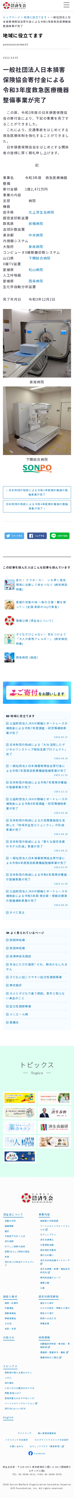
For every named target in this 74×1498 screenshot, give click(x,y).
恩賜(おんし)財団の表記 (17, 1251)
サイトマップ (25, 1433)
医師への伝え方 (48, 1318)
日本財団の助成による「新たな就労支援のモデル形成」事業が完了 (37, 846)
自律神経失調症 (20, 956)
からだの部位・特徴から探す (55, 1307)
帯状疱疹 (15, 985)
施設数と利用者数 (49, 1220)
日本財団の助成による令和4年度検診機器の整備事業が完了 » (37, 506)
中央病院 (36, 234)
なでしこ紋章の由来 (15, 1246)
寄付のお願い (47, 1255)
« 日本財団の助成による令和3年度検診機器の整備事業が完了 (37, 492)
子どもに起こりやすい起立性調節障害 (35, 977)
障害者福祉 (10, 1318)
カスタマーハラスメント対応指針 (52, 1439)
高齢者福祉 (10, 1313)
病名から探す (47, 1313)
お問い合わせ (16, 1446)
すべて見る (17, 912)
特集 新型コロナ (13, 1392)
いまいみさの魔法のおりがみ (20, 1388)
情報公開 (44, 1282)
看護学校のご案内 (49, 1357)
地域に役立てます (23, 35)
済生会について (13, 1214)
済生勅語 (9, 1241)
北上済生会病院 (41, 212)
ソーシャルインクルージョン (20, 1403)
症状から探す (47, 1302)
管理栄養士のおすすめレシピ (20, 1398)
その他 (8, 1323)
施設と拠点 (10, 1296)
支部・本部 (10, 1328)
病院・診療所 (12, 1302)
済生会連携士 (47, 1239)
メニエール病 (18, 1014)
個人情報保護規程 (47, 1433)
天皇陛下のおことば (15, 1236)
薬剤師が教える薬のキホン (18, 1372)
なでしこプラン (48, 1234)
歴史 (7, 1231)
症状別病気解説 (49, 1296)
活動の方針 (10, 1220)
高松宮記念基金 (48, 1249)
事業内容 (44, 1214)
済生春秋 (9, 1382)
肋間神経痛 (17, 940)
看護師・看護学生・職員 (53, 1352)
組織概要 (9, 1225)
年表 (7, 1256)
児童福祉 (9, 1307)
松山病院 (36, 269)
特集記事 (44, 1323)
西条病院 (36, 280)
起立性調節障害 (20, 1006)
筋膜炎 (14, 1022)
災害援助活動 (47, 1244)
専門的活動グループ (50, 1277)
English (8, 1417)
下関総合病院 (40, 258)
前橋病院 (36, 223)
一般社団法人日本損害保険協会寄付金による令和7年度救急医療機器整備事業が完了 (37, 770)
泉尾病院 (36, 246)
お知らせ (9, 1337)
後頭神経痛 (17, 948)
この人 (8, 1377)
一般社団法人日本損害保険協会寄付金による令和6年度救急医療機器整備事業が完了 (37, 862)
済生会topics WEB (15, 1408)
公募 (42, 1287)
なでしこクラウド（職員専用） (46, 1446)
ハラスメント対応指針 (16, 1439)
